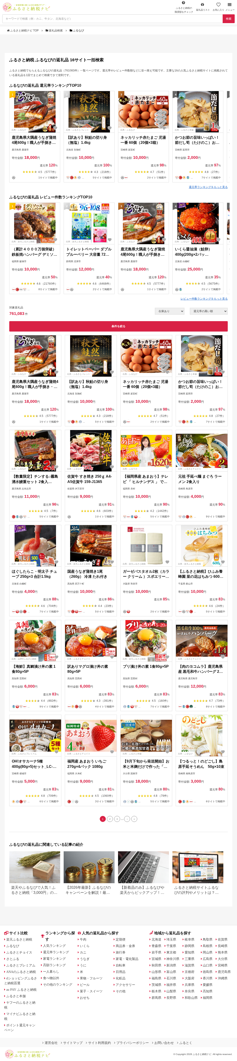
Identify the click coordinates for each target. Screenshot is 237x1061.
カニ (83, 952)
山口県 (207, 965)
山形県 (156, 971)
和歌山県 (191, 997)
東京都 (171, 952)
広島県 (207, 958)
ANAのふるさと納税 (21, 971)
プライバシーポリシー (132, 1043)
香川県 (207, 978)
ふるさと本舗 (16, 996)
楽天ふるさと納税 (19, 939)
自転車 (120, 965)
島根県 (207, 945)
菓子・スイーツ (91, 991)
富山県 (171, 971)
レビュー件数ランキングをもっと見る (204, 298)
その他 (120, 991)
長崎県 (223, 945)
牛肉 (83, 939)
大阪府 (189, 978)
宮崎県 (223, 965)
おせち (85, 997)
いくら (85, 945)
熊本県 (223, 952)
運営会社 (51, 1043)
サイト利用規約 (99, 1043)
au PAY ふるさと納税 (21, 989)
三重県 (189, 958)
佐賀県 (223, 939)
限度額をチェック (184, 10)
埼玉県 (171, 939)
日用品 (120, 971)
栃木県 (156, 991)
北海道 (156, 939)
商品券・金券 (125, 945)
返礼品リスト (203, 10)
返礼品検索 (55, 30)
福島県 (156, 978)
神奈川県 (172, 958)
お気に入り (218, 10)
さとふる (12, 958)
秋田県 (156, 965)
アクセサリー (125, 984)
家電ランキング (54, 958)
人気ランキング (54, 945)
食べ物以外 (51, 978)
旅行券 (120, 952)
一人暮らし (51, 971)
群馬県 (156, 997)
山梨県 (171, 991)
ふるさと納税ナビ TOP (24, 30)
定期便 (120, 939)
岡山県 (207, 952)
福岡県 (207, 997)
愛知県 (189, 952)
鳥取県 (207, 939)
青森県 (156, 945)
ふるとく (185, 1043)
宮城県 (156, 958)
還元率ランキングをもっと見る (208, 187)
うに (83, 965)
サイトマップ (73, 1043)
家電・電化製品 (127, 958)
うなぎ (85, 958)
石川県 (171, 978)
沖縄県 (223, 978)
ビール (85, 984)
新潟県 (171, 965)
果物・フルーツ (91, 978)
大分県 (223, 958)
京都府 (189, 971)
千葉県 (171, 945)
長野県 (171, 997)
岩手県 (156, 952)
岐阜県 (189, 939)
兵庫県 (189, 984)
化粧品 (120, 978)
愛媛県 (207, 984)
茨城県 (156, 984)
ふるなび (12, 945)
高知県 (207, 991)
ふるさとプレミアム (20, 965)
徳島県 (207, 971)
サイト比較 (18, 933)
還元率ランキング (56, 952)
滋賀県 (189, 965)
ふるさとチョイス (19, 952)
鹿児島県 (224, 971)
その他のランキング (57, 984)
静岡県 (189, 945)
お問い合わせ (164, 1043)
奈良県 (189, 991)
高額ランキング (54, 965)
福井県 (171, 984)
